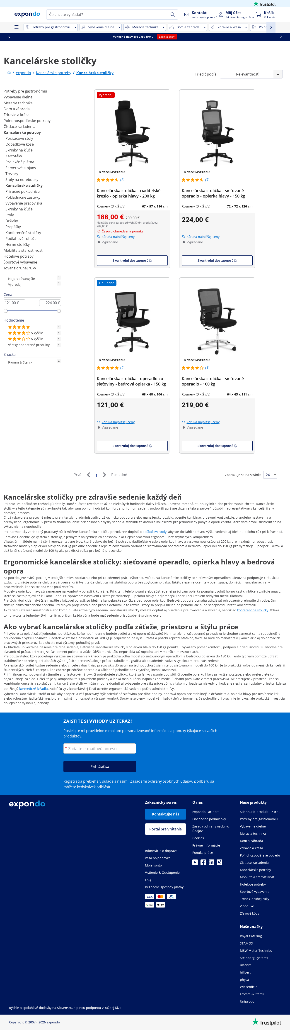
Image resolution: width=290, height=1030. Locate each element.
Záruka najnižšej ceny (118, 236)
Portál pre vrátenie (165, 829)
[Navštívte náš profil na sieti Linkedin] (211, 863)
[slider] (5, 310)
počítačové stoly (155, 532)
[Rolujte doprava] (281, 37)
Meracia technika (18, 102)
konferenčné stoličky (252, 610)
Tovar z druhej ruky (20, 268)
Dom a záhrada (17, 108)
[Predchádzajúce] (88, 475)
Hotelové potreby (19, 256)
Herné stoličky (17, 244)
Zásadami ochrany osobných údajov (161, 781)
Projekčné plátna (19, 161)
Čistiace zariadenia (19, 126)
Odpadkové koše (19, 144)
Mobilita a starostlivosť (23, 250)
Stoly (9, 214)
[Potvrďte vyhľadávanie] (172, 15)
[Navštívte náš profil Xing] (219, 863)
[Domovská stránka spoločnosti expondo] (9, 72)
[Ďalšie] (104, 475)
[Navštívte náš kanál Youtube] (195, 863)
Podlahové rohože (20, 238)
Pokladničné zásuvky (22, 197)
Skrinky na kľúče (19, 150)
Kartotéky (13, 156)
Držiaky (11, 220)
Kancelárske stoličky (24, 185)
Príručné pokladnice (22, 191)
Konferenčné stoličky (23, 232)
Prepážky (13, 226)
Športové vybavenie (20, 262)
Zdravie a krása (16, 114)
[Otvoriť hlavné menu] (16, 27)
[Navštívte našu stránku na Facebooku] (203, 863)
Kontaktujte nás (165, 814)
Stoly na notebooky (21, 179)
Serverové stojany (20, 167)
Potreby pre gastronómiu (25, 91)
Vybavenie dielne (18, 97)
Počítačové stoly (19, 138)
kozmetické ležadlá (33, 688)
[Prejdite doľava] (9, 37)
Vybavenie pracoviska (23, 203)
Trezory (11, 173)
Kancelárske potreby (22, 132)
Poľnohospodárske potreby (27, 120)
